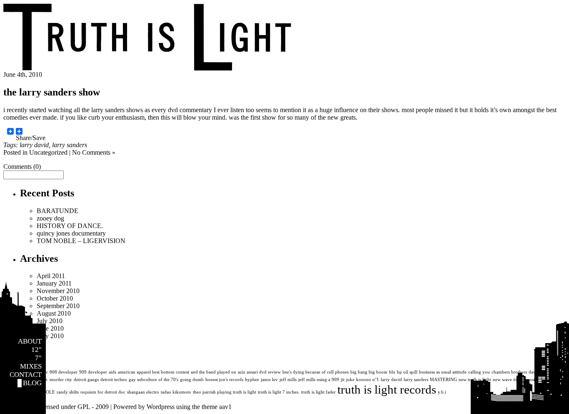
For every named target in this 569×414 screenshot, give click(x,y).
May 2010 (50, 335)
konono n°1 (367, 379)
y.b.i (442, 392)
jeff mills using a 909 (318, 379)
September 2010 (58, 305)
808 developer (63, 372)
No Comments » (93, 152)
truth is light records (386, 389)
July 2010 (49, 320)
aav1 (225, 406)
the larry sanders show (51, 92)
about (30, 341)
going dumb (192, 379)
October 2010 (55, 298)
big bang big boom (368, 372)
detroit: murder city (53, 379)
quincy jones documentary (71, 233)
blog (32, 383)
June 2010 (50, 328)
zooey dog (50, 218)
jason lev (269, 379)
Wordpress (161, 406)
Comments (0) (22, 166)
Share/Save (30, 134)
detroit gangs (86, 379)
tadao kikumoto (176, 392)
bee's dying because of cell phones (315, 372)
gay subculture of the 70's (153, 379)
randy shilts (68, 392)
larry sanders (69, 144)
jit (342, 379)
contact (26, 375)
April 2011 (51, 275)
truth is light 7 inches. (278, 392)
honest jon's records (224, 379)
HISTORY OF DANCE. (70, 225)
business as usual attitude (443, 372)
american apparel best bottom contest (153, 372)
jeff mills (288, 379)
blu (392, 372)
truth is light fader (318, 392)
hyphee (252, 379)
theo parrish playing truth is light (224, 392)
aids (112, 372)
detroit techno (113, 379)
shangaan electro (143, 392)
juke (350, 379)
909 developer (93, 372)
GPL (83, 406)
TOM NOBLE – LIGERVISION (81, 240)
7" (38, 358)
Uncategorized (48, 152)
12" (36, 350)
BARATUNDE (57, 210)
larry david (34, 144)
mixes (31, 366)
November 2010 (58, 290)
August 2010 (54, 313)
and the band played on (213, 372)
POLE (49, 392)
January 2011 (54, 283)
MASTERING (443, 379)
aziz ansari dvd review (259, 372)
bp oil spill (407, 372)
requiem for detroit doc (102, 392)
